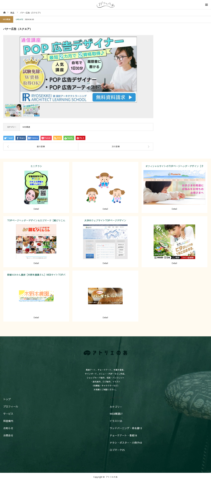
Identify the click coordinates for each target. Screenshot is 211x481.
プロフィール (10, 406)
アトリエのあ (112, 477)
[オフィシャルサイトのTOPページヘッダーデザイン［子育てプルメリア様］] (174, 192)
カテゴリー (116, 406)
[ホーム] (4, 12)
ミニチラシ (36, 166)
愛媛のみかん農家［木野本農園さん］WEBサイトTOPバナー (36, 276)
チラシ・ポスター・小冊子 (45, 184)
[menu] (206, 4)
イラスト (114, 184)
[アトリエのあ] (105, 4)
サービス (8, 413)
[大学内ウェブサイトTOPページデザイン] (105, 246)
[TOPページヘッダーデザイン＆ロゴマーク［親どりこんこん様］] (36, 246)
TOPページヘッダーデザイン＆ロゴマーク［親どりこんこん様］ (36, 221)
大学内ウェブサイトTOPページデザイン (105, 220)
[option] (78, 70)
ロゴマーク (117, 450)
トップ (7, 399)
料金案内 (8, 421)
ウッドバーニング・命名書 (126, 428)
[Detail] (105, 192)
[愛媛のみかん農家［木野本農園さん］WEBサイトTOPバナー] (36, 300)
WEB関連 (6, 19)
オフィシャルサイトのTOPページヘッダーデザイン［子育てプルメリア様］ (174, 167)
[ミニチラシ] (36, 192)
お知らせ (8, 428)
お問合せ (8, 435)
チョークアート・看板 (123, 435)
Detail (36, 209)
